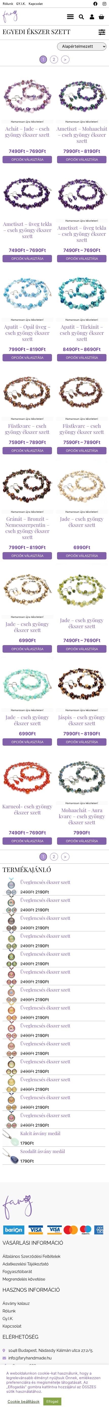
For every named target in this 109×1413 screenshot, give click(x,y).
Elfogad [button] (52, 1401)
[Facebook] (95, 4)
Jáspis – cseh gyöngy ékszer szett (81, 720)
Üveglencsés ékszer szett (45, 882)
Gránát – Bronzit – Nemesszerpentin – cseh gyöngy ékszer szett (27, 527)
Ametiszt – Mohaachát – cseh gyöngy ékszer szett (82, 134)
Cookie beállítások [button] (24, 1401)
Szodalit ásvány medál (42, 1151)
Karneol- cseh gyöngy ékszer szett (27, 809)
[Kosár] (101, 17)
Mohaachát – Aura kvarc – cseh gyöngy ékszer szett (82, 816)
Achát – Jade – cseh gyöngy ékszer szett (27, 131)
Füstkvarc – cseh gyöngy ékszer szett (27, 428)
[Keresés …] (81, 16)
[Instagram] (104, 4)
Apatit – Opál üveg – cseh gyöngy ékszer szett (27, 332)
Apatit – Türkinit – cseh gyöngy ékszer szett (82, 332)
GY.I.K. (21, 4)
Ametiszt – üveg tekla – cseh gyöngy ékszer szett (27, 229)
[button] (70, 16)
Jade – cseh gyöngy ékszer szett (81, 521)
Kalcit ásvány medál (40, 1133)
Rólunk (8, 4)
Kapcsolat (36, 4)
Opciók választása (27, 159)
